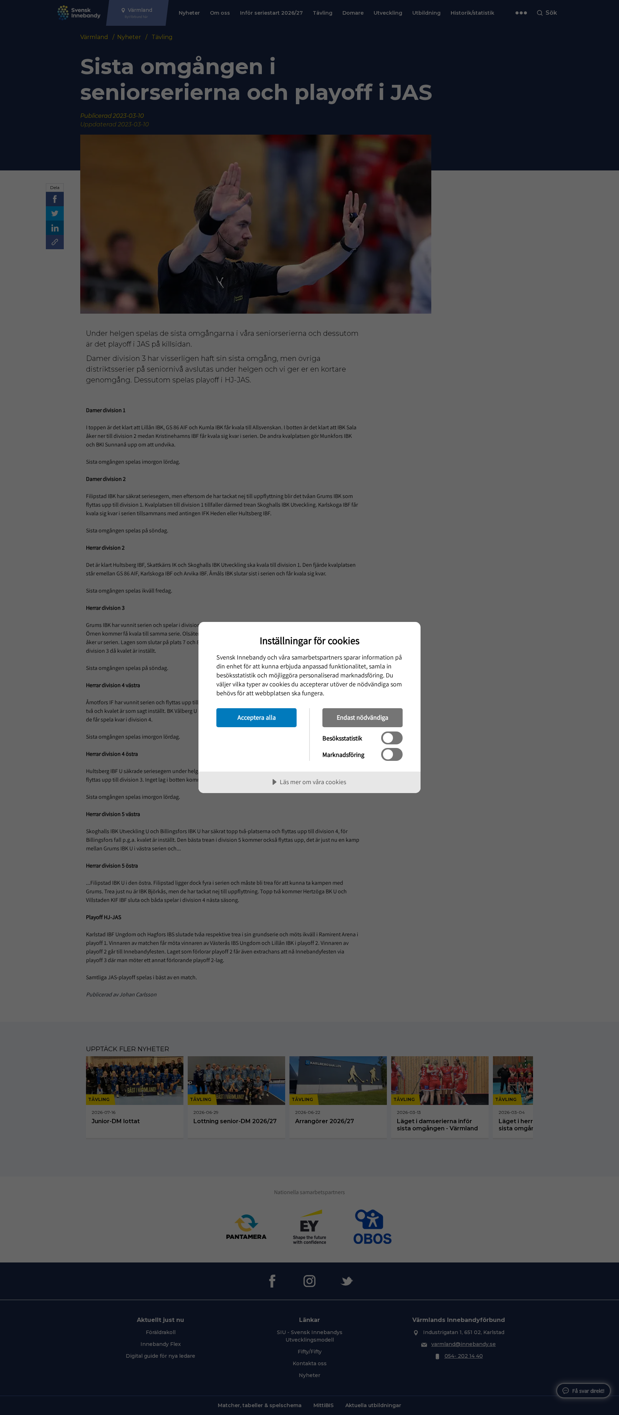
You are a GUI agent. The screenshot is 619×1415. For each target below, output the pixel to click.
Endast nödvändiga (362, 717)
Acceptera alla (256, 717)
